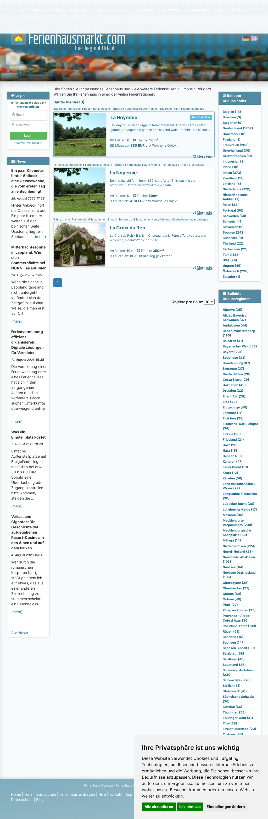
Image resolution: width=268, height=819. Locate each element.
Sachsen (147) (234, 642)
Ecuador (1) (231, 277)
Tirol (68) (230, 723)
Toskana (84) (233, 734)
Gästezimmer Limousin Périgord (109, 219)
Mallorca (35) (233, 515)
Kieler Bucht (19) (235, 467)
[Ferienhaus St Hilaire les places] (79, 190)
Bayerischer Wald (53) (240, 346)
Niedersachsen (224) (239, 546)
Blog (40, 799)
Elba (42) (230, 402)
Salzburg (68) (233, 653)
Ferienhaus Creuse (129, 785)
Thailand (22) (233, 243)
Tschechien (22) (235, 249)
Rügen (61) (231, 631)
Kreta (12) (230, 473)
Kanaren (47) (233, 461)
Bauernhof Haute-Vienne (141, 108)
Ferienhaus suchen (40, 794)
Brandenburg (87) (236, 363)
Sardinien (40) (234, 659)
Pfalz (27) (230, 605)
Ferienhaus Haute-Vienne (143, 165)
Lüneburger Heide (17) (240, 509)
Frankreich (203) (236, 145)
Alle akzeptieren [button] (158, 806)
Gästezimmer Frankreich (69, 219)
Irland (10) (230, 167)
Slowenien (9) (233, 227)
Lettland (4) (232, 184)
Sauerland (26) (234, 665)
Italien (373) (232, 173)
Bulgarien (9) (233, 123)
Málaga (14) (232, 540)
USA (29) (230, 260)
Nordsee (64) (233, 567)
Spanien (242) (234, 232)
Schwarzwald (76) (237, 680)
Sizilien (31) (232, 686)
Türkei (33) (231, 255)
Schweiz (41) (233, 221)
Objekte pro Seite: (187, 302)
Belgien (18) (232, 112)
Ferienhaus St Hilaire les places (183, 165)
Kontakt (115, 794)
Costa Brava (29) (236, 379)
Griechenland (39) (236, 150)
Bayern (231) (233, 352)
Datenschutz (22, 799)
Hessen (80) (232, 456)
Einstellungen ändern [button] (225, 806)
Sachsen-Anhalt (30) (239, 648)
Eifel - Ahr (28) (234, 396)
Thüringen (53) (234, 712)
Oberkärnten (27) (236, 588)
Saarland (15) (233, 637)
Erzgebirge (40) (235, 407)
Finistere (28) (233, 418)
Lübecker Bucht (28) (238, 504)
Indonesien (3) (234, 161)
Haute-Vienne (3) (69, 102)
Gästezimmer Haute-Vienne (151, 219)
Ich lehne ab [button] (190, 806)
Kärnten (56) (232, 478)
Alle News (19, 632)
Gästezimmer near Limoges (189, 219)
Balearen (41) (233, 341)
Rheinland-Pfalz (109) (239, 626)
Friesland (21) (233, 439)
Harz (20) (230, 445)
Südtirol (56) (232, 707)
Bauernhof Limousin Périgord (103, 108)
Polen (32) (231, 205)
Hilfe (102, 794)
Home (16, 794)
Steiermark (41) (235, 691)
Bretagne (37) (233, 368)
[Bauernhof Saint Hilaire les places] (80, 134)
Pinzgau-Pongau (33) (239, 610)
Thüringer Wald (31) (238, 718)
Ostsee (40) (232, 599)
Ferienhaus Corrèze (98, 785)
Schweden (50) (234, 216)
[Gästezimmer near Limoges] (79, 245)
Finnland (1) (232, 139)
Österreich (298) (236, 271)
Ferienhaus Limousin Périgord (104, 165)
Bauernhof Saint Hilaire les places (181, 108)
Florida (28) (232, 434)
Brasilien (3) (232, 117)
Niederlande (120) (236, 189)
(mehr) (40, 236)
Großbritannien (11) (237, 156)
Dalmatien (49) (234, 385)
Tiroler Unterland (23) (239, 729)
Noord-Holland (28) (238, 552)
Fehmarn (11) (233, 413)
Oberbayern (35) (236, 583)
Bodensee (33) (234, 357)
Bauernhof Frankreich (67, 108)
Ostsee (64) (232, 594)
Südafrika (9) (233, 238)
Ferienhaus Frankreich (68, 165)
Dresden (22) (233, 390)
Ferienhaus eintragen (77, 794)
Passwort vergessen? (28, 143)
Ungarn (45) (232, 266)
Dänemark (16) (234, 134)
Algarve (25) (232, 310)
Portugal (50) (233, 210)
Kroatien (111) (233, 178)
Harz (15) (230, 450)
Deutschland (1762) (238, 128)
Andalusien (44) (235, 325)
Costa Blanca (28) (236, 374)
